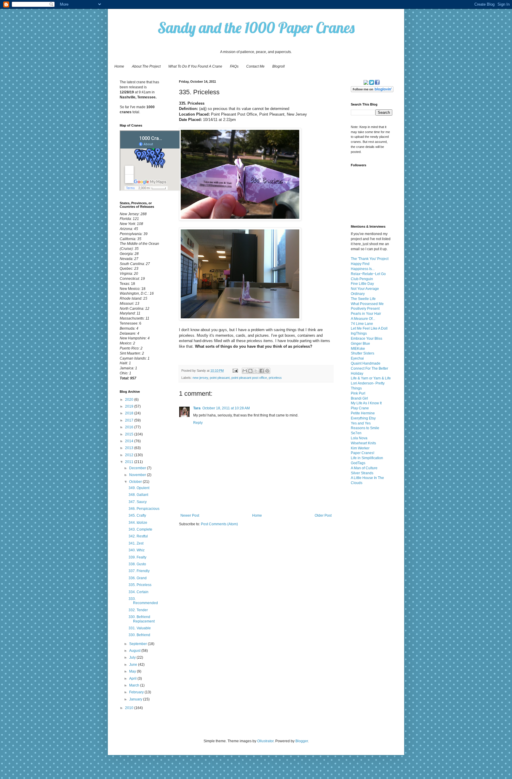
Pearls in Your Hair (366, 314)
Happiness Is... (363, 269)
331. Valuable (140, 628)
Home (119, 66)
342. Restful (138, 536)
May (133, 671)
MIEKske (358, 349)
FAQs (234, 66)
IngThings (359, 333)
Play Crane (360, 408)
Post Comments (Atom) (219, 524)
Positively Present (365, 309)
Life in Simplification (367, 458)
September (138, 644)
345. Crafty (137, 515)
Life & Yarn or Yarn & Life (371, 378)
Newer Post (189, 515)
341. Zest (136, 543)
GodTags (358, 463)
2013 (129, 448)
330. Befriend (139, 635)
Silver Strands (362, 473)
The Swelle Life (363, 299)
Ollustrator (265, 741)
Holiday (357, 373)
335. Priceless (140, 585)
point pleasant (220, 377)
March (134, 685)
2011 (129, 462)
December (138, 468)
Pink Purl (358, 393)
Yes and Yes (361, 423)
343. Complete (140, 529)
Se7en (356, 433)
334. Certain (138, 592)
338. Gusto (137, 564)
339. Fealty (137, 557)
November (138, 475)
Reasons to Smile (365, 428)
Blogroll (278, 66)
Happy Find (360, 264)
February (137, 692)
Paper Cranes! (362, 453)
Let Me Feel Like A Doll (369, 328)
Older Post (323, 515)
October (136, 482)
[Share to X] (256, 371)
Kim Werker (360, 448)
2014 (129, 441)
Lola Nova (359, 438)
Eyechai (357, 358)
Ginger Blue (360, 343)
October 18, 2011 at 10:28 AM (226, 408)
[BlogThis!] (250, 371)
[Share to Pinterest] (267, 371)
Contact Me (255, 66)
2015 (129, 434)
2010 (129, 708)
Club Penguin (362, 279)
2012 (129, 455)
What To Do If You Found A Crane (195, 66)
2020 (129, 400)
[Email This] (245, 371)
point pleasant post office (249, 377)
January (136, 699)
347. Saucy (138, 502)
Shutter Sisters (362, 353)
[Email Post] (235, 370)
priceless (275, 377)
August (135, 651)
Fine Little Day (362, 284)
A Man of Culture (364, 468)
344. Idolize (138, 523)
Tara (197, 408)
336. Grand (138, 578)
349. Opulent (139, 488)
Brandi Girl (359, 398)
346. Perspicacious (144, 509)
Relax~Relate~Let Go (368, 274)
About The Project (146, 66)
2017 (129, 420)
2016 (129, 427)
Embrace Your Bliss (366, 338)
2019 (129, 406)
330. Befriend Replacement (142, 619)
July (133, 657)
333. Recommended (143, 601)
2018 (129, 413)
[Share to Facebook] (262, 371)
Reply (198, 423)
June (133, 665)
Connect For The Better (369, 368)
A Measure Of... (363, 319)
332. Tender (138, 610)
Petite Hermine (363, 413)
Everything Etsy (363, 418)
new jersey (200, 377)
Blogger (301, 741)
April (133, 678)
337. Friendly (139, 571)
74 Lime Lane (362, 324)
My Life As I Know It (366, 403)
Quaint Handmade (365, 363)
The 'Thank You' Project (369, 259)
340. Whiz (137, 550)
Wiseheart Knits (363, 443)
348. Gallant (138, 495)
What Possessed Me (367, 304)
